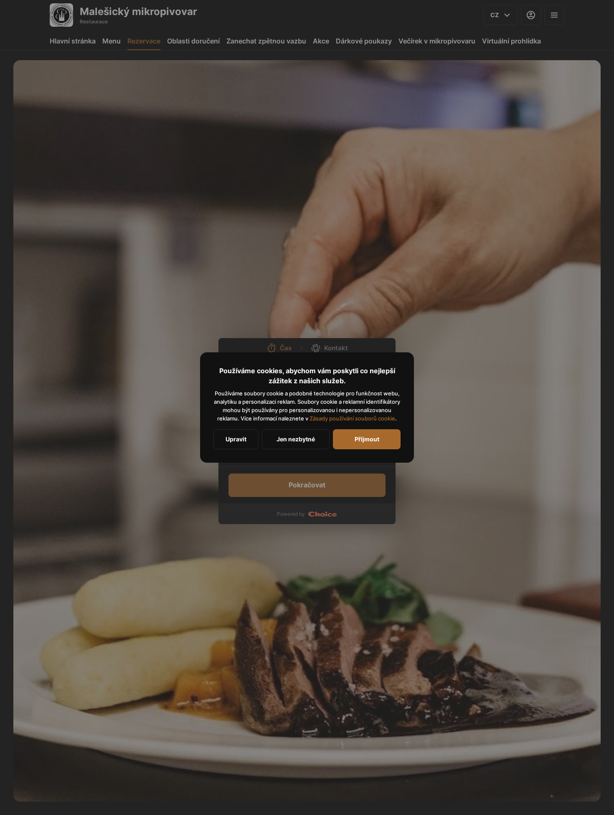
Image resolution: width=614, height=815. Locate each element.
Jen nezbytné (296, 439)
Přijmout (367, 439)
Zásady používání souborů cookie (352, 418)
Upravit (236, 439)
